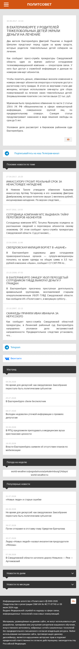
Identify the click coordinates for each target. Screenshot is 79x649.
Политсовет (39, 4)
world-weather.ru (39, 475)
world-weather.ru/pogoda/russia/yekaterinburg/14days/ (39, 471)
